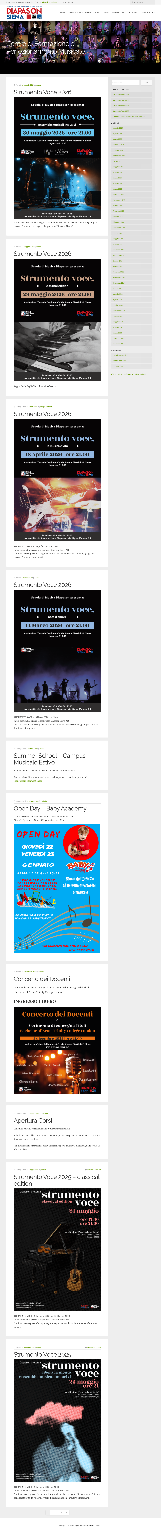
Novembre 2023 (119, 200)
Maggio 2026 (118, 128)
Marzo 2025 (117, 178)
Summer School (92, 12)
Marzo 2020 (117, 266)
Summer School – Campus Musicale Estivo (49, 759)
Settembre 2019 (119, 283)
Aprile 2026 (117, 133)
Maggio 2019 (118, 294)
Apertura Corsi (33, 1120)
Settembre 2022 (119, 227)
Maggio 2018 (118, 322)
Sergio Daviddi (46, 407)
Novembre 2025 (119, 156)
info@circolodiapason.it (51, 2)
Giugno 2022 (117, 233)
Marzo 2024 (117, 189)
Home (62, 12)
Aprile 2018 (117, 327)
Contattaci (132, 12)
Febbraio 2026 (118, 144)
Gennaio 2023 (118, 216)
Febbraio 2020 (118, 272)
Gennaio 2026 (118, 150)
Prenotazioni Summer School (28, 780)
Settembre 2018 (119, 311)
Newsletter (118, 12)
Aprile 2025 (117, 172)
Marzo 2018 (117, 333)
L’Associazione (74, 12)
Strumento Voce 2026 (42, 92)
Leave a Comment (94, 1170)
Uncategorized (118, 366)
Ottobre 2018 (118, 305)
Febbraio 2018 (118, 338)
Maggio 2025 (118, 167)
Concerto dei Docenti (42, 978)
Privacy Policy (148, 12)
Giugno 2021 (117, 261)
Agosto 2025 (117, 161)
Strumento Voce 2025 (42, 1354)
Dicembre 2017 (118, 344)
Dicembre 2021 (118, 250)
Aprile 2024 (117, 183)
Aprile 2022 (117, 244)
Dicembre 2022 (118, 222)
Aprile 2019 (117, 299)
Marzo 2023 (117, 205)
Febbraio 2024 (118, 194)
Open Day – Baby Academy (50, 808)
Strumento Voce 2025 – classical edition (56, 1180)
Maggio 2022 (118, 239)
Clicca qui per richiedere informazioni (128, 374)
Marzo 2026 (117, 139)
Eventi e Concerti (119, 355)
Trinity (106, 12)
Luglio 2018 (117, 316)
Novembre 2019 (119, 277)
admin (38, 85)
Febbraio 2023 (118, 211)
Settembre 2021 (119, 255)
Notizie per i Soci (119, 361)
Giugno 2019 (117, 288)
